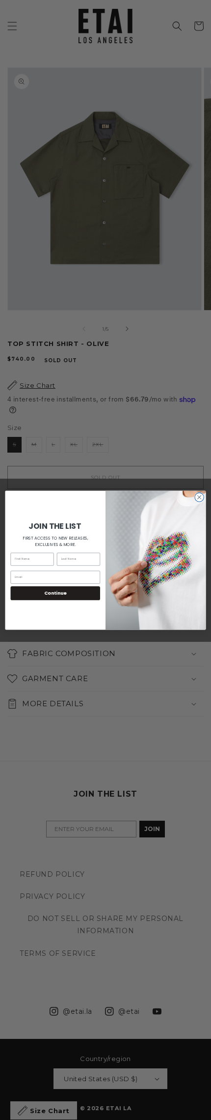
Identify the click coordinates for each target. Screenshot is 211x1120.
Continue (55, 593)
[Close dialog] (199, 496)
